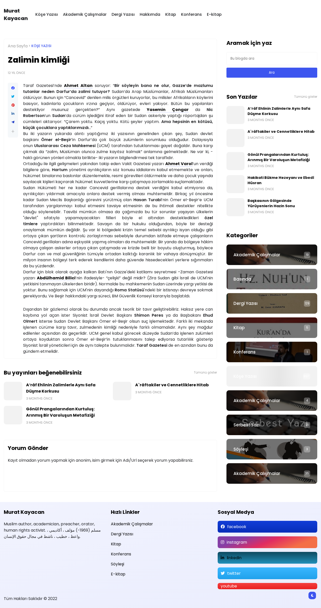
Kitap (170, 14)
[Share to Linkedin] (13, 113)
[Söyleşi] (271, 449)
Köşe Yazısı (46, 14)
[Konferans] (271, 352)
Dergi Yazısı (123, 14)
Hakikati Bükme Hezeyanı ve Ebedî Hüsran (281, 180)
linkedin (234, 558)
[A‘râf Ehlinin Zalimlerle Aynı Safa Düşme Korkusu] (13, 391)
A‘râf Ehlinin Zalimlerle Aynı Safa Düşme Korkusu (61, 388)
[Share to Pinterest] (13, 105)
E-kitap (214, 14)
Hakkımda (150, 14)
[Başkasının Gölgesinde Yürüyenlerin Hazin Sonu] (235, 207)
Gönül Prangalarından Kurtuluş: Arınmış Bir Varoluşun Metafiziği (60, 412)
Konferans (191, 14)
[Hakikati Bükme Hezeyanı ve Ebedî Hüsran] (235, 184)
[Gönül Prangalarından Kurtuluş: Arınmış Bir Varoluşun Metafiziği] (13, 415)
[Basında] (271, 279)
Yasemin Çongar (167, 109)
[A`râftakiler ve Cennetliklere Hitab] (122, 391)
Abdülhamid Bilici (56, 278)
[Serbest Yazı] (271, 425)
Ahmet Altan (78, 85)
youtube (229, 586)
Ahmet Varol (179, 164)
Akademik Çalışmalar (85, 14)
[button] (13, 131)
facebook (236, 527)
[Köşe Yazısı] (271, 376)
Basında (242, 279)
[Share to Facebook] (13, 88)
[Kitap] (271, 327)
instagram (237, 542)
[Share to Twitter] (13, 96)
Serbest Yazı (246, 425)
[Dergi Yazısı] (271, 303)
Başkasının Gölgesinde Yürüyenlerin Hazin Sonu (271, 203)
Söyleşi (240, 449)
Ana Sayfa (18, 46)
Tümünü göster (205, 373)
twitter (234, 573)
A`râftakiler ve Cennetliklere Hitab (172, 385)
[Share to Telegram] (13, 122)
